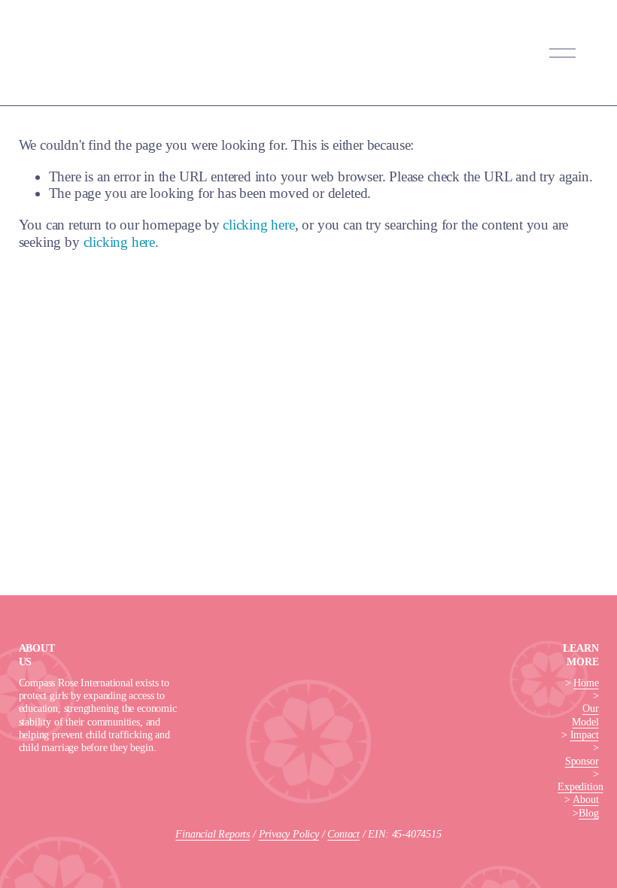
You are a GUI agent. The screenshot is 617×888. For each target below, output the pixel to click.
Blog (588, 813)
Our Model (585, 714)
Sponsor (582, 761)
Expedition (580, 786)
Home (585, 683)
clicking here (259, 225)
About (585, 799)
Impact (584, 734)
